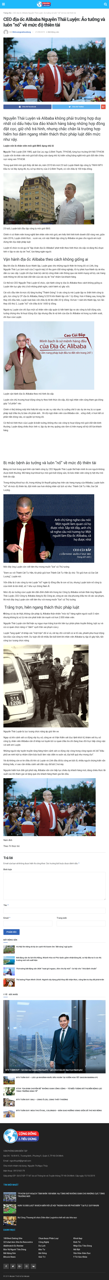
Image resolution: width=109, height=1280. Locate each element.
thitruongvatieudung (21, 32)
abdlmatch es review (13, 1246)
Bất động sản (53, 32)
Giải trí (41, 1257)
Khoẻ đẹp (77, 1238)
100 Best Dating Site (12, 1238)
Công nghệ (43, 1242)
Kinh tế (76, 1242)
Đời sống (42, 1253)
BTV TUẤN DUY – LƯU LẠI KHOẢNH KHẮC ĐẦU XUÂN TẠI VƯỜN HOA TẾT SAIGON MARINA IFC (57, 1077)
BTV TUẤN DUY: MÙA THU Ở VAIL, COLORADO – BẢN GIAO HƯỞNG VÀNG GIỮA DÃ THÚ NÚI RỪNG (59, 1110)
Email (7, 918)
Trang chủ (7, 13)
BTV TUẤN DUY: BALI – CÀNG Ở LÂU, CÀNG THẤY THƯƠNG (42, 1099)
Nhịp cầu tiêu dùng (82, 1246)
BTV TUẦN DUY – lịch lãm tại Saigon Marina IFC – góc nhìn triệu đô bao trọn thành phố (44, 1070)
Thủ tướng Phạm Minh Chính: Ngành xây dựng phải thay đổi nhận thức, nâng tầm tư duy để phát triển (60, 980)
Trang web (62, 918)
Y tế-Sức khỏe (80, 1257)
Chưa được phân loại (48, 1238)
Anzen (12, 1276)
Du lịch (41, 1246)
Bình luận (7, 869)
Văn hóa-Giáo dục (82, 1253)
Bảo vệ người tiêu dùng (14, 1249)
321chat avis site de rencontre (18, 1242)
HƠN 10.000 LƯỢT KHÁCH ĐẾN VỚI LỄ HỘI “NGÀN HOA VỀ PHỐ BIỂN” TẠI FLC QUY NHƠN (58, 1205)
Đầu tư (41, 1249)
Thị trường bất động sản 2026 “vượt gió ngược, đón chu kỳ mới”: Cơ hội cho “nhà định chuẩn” (56, 969)
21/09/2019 (40, 32)
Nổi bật (76, 1249)
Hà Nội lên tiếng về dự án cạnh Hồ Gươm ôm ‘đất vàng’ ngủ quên (44, 947)
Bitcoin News (9, 1257)
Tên (6, 905)
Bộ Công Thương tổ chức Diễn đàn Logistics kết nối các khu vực (47, 1217)
